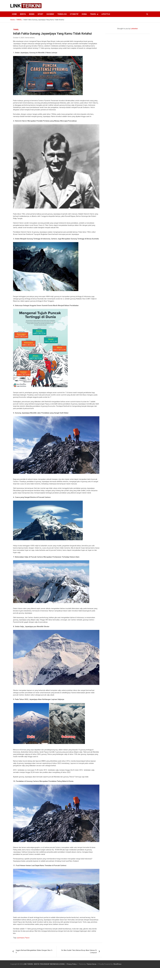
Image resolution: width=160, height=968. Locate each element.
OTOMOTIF (74, 14)
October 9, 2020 (18, 37)
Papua (27, 938)
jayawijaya (20, 938)
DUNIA (84, 14)
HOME (14, 14)
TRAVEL (93, 14)
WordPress (117, 964)
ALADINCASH (112, 31)
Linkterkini (134, 29)
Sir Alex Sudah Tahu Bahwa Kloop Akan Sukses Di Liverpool (79, 951)
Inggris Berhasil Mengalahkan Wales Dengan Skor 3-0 (34, 951)
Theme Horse (91, 964)
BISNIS (31, 14)
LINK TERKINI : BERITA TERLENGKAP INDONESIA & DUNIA (44, 964)
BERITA (23, 14)
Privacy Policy (72, 964)
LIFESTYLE (105, 14)
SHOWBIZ (50, 14)
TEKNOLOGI (62, 14)
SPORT (40, 14)
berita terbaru (30, 37)
